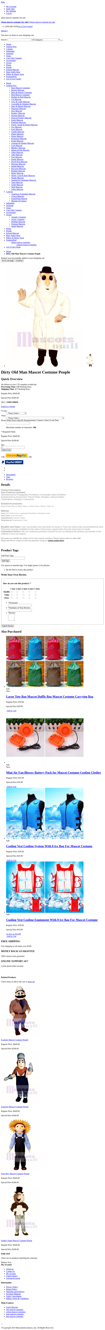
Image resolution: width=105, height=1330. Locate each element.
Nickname (13, 603)
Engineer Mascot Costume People (14, 1107)
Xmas (8, 56)
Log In (9, 13)
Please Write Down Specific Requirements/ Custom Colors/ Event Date (30, 420)
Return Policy (11, 1289)
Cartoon (9, 49)
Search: (4, 40)
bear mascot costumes (15, 1314)
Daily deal (10, 9)
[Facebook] (1, 1323)
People (9, 67)
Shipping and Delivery (15, 1292)
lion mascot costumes (14, 1316)
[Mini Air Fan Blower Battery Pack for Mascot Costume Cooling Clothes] (44, 762)
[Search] (62, 40)
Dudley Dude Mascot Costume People (16, 1241)
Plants (8, 65)
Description (10, 474)
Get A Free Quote (13, 247)
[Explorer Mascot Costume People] (20, 1035)
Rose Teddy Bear (13, 72)
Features (11, 76)
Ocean (8, 63)
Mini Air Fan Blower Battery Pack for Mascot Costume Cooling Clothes (53, 772)
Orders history (12, 1276)
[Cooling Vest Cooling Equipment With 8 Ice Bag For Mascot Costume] (44, 912)
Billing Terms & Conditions (17, 1298)
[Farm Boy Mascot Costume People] (20, 1169)
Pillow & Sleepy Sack (15, 74)
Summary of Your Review (19, 608)
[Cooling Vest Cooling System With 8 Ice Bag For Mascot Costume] (44, 838)
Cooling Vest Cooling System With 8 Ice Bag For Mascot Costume (49, 846)
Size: (3, 416)
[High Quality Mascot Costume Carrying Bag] (44, 686)
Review (11, 613)
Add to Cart (11, 711)
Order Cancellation (14, 1296)
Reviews (9, 479)
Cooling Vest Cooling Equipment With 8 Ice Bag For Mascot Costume (52, 919)
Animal (11, 47)
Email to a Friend (8, 406)
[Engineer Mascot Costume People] (20, 1102)
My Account (11, 6)
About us (10, 1269)
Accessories (11, 60)
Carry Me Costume (14, 58)
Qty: (3, 445)
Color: (4, 411)
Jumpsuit (9, 53)
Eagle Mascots (12, 1307)
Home (8, 251)
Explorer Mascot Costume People (14, 1040)
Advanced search (13, 1278)
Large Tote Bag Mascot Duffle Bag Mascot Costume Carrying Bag (49, 696)
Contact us (10, 1271)
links (3, 2)
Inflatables (10, 51)
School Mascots (12, 70)
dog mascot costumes (14, 1309)
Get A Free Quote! (25, 26)
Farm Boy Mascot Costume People (15, 1174)
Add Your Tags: (7, 556)
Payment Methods (13, 1294)
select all (31, 982)
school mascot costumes (15, 1312)
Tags (8, 477)
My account (11, 1274)
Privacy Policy (12, 1287)
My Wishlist (11, 11)
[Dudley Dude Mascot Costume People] (20, 1236)
